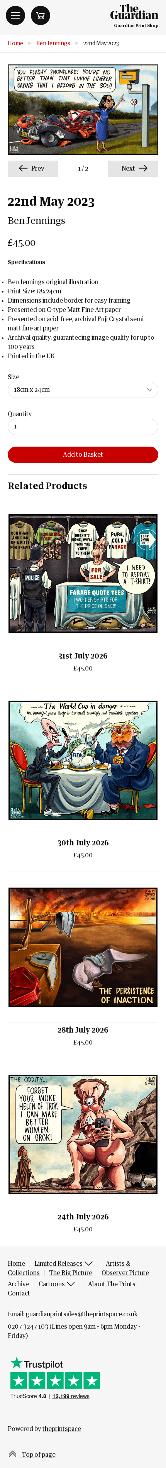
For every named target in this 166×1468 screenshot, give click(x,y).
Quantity (20, 414)
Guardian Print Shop (136, 26)
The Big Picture (70, 1273)
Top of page (38, 1455)
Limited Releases (59, 1264)
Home (15, 43)
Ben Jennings (53, 43)
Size (13, 377)
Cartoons (52, 1284)
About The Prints (112, 1284)
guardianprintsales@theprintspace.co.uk (81, 1314)
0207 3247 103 (28, 1327)
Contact (19, 1293)
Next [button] (129, 169)
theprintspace (61, 1429)
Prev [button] (37, 169)
